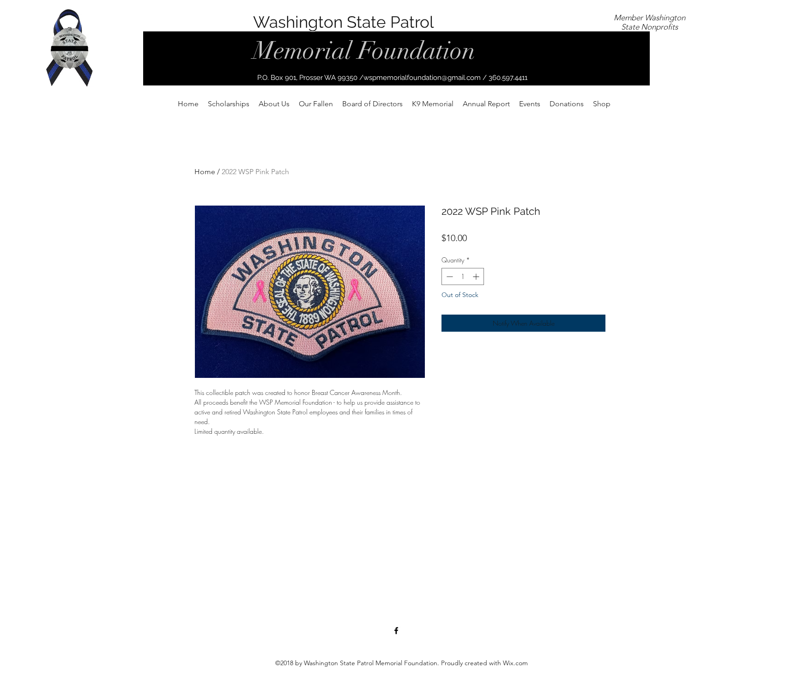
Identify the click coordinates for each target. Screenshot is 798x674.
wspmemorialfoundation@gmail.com (422, 77)
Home (204, 171)
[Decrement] (448, 276)
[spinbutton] (462, 276)
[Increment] (477, 276)
